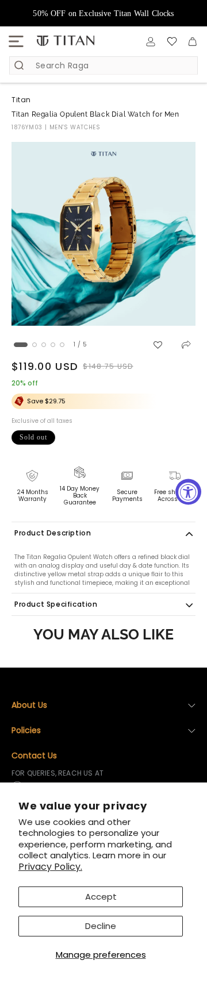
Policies (26, 730)
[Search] (19, 65)
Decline (100, 926)
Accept (101, 897)
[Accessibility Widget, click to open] (188, 491)
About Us (29, 705)
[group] (103, 234)
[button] (16, 41)
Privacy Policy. (50, 866)
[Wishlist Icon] (172, 41)
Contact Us (34, 755)
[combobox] (103, 65)
